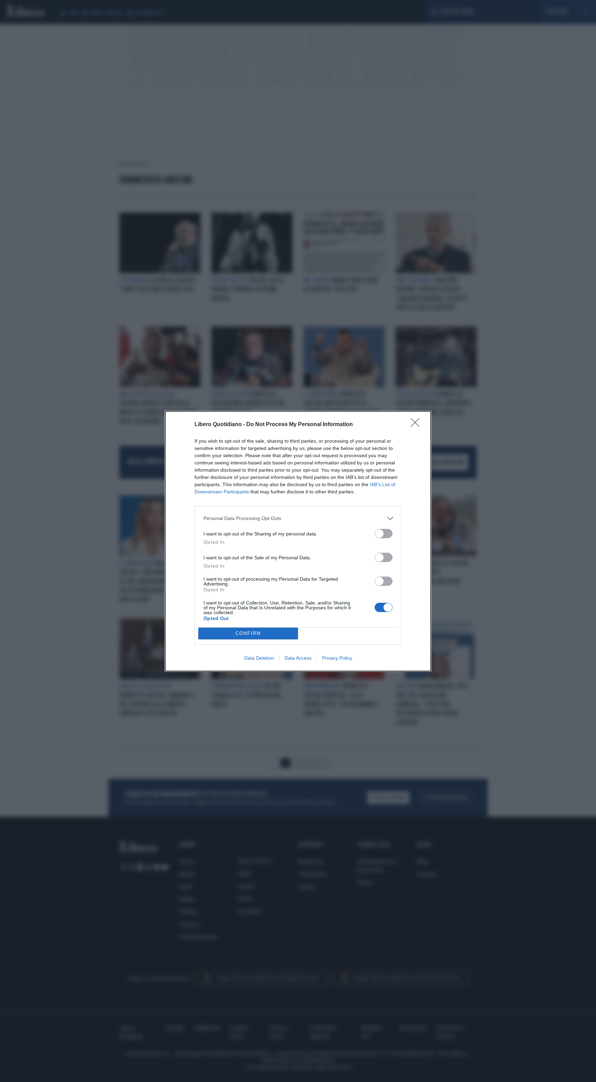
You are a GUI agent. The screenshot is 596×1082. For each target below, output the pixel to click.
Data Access (298, 658)
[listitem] (298, 518)
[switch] (384, 533)
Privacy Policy (337, 658)
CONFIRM (248, 633)
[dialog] (298, 541)
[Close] (417, 424)
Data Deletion (259, 658)
